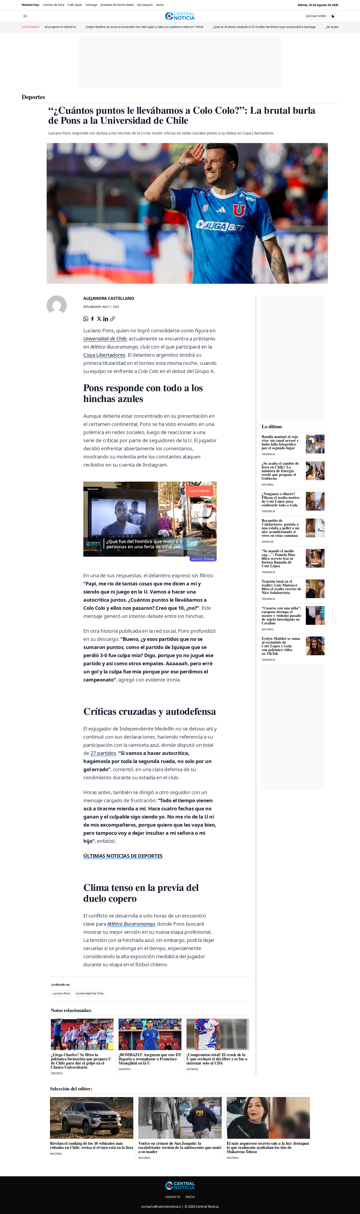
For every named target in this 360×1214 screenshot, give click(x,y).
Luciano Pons (61, 993)
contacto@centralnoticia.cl (161, 1206)
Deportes (33, 96)
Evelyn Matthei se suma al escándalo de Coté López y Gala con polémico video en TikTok (89, 27)
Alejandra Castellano (108, 298)
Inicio (190, 1197)
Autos (160, 5)
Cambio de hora (53, 5)
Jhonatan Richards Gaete (117, 5)
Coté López (75, 5)
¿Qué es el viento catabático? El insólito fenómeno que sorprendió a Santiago (209, 27)
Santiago (91, 5)
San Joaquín (145, 5)
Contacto (172, 1197)
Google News (316, 16)
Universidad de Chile (90, 993)
